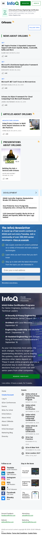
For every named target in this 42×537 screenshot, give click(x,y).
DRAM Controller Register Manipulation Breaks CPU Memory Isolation (18, 199)
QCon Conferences (9, 402)
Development (10, 193)
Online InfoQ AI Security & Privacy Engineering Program (32, 397)
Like (6, 56)
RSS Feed (13, 21)
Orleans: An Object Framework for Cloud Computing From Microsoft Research (16, 98)
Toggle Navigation (3, 3)
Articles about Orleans (17, 114)
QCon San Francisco (29, 438)
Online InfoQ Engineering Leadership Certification (30, 417)
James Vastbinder (8, 102)
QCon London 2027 (33, 453)
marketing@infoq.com (29, 522)
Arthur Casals (7, 85)
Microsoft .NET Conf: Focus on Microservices (18, 82)
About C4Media (7, 421)
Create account (8, 395)
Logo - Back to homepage (13, 3)
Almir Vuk (5, 53)
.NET (2, 43)
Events (4, 406)
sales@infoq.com (27, 515)
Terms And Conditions (19, 533)
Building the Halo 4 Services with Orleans (10, 169)
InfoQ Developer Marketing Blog (8, 431)
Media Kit (5, 425)
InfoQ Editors (6, 414)
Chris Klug (6, 131)
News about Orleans (15, 35)
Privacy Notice (6, 533)
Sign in (36, 3)
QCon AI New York (32, 448)
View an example (21, 240)
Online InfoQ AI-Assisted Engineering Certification (32, 429)
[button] (21, 278)
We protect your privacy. (10, 283)
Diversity (5, 436)
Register (25, 3)
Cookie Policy (32, 533)
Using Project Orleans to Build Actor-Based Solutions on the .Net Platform (14, 125)
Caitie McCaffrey (8, 173)
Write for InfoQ (7, 410)
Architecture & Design (10, 120)
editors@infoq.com (7, 522)
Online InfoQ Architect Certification (30, 407)
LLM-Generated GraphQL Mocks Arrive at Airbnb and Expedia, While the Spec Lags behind (18, 215)
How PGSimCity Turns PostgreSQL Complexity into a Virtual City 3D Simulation (20, 207)
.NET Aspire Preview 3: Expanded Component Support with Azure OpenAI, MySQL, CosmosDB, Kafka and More (19, 48)
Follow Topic (34, 27)
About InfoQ (6, 418)
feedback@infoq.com (8, 515)
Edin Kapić (5, 70)
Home (4, 391)
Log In (4, 399)
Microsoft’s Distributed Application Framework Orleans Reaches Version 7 (19, 66)
